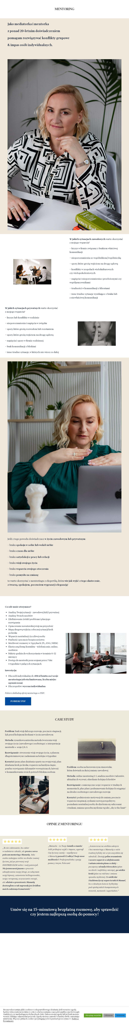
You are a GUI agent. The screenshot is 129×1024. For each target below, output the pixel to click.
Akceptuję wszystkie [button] (93, 1015)
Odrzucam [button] (109, 1015)
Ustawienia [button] (120, 1015)
